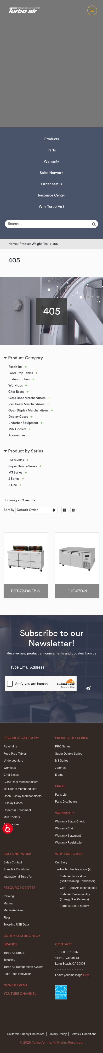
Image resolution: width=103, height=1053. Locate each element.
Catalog (9, 896)
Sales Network (51, 173)
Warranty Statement (68, 835)
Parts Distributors (66, 801)
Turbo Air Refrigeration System (23, 967)
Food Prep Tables (20, 373)
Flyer (7, 917)
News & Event (16, 985)
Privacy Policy (57, 1034)
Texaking (9, 959)
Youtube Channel (20, 993)
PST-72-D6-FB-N (25, 591)
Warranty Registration (69, 842)
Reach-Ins (15, 366)
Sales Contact (13, 862)
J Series (13, 478)
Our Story (61, 862)
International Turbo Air (18, 876)
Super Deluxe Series (22, 466)
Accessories (16, 435)
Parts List (61, 794)
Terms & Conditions (83, 1034)
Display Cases (18, 416)
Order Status (51, 184)
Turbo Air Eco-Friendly (74, 906)
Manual (8, 903)
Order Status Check (22, 936)
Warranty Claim (65, 828)
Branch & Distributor (17, 869)
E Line (12, 484)
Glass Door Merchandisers (27, 397)
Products (51, 139)
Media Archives (13, 910)
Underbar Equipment (23, 422)
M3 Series (15, 472)
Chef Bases (16, 391)
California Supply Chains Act (25, 1034)
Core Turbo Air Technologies (78, 888)
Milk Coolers (17, 429)
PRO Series (16, 460)
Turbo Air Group (14, 953)
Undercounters (19, 379)
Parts (51, 150)
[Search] (94, 224)
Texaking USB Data (16, 924)
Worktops (15, 385)
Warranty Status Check (70, 821)
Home (12, 243)
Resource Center (51, 195)
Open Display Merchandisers (28, 410)
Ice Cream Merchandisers (26, 404)
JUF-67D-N (77, 591)
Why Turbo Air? (51, 206)
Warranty (51, 161)
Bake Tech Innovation (18, 974)
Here (86, 975)
